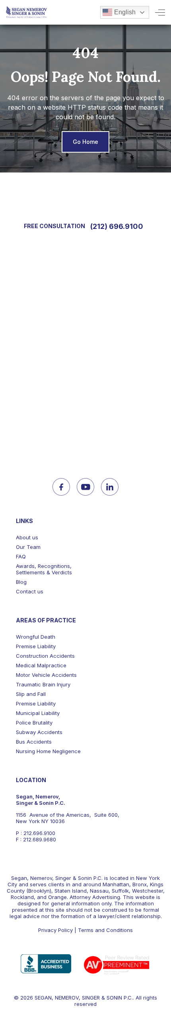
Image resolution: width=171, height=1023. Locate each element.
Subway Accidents (39, 732)
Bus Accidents (34, 741)
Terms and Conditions (105, 930)
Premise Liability (36, 646)
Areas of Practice (46, 620)
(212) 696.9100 (116, 226)
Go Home (85, 141)
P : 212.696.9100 (35, 833)
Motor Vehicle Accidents (46, 675)
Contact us (29, 591)
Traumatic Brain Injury (43, 684)
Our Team (28, 547)
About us (27, 537)
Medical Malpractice (41, 665)
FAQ (21, 556)
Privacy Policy (55, 930)
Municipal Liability (38, 713)
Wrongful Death (35, 637)
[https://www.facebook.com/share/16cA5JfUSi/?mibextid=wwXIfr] (61, 487)
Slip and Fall (31, 694)
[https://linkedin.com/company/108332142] (110, 487)
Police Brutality (34, 722)
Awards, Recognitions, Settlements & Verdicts (44, 569)
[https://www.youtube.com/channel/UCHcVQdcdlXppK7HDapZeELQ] (85, 487)
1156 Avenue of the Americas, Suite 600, (67, 815)
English (125, 12)
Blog (21, 582)
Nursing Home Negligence (48, 751)
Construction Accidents (45, 656)
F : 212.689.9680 (36, 839)
